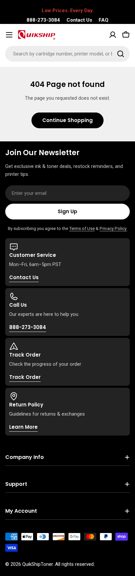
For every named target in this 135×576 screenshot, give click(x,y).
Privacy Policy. (113, 228)
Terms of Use (82, 228)
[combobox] (67, 54)
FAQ (103, 20)
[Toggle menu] (9, 35)
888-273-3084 (43, 20)
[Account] (113, 35)
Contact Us (79, 20)
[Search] (121, 54)
